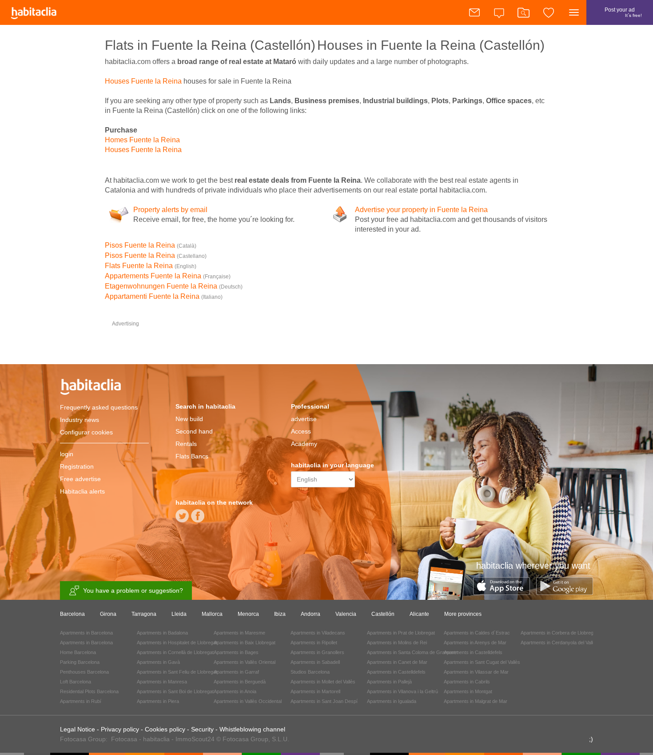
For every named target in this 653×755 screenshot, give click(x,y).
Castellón (382, 614)
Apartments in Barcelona (86, 632)
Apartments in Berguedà (240, 681)
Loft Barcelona (75, 681)
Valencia (345, 614)
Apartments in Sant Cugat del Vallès (482, 662)
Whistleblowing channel (252, 729)
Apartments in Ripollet (314, 642)
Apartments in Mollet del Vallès (323, 681)
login (66, 454)
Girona (108, 614)
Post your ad (623, 12)
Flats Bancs (191, 456)
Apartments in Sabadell (315, 662)
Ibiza (280, 614)
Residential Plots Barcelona (89, 691)
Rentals (186, 443)
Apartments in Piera (158, 701)
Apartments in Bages (236, 652)
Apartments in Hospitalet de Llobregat (177, 642)
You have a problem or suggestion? (133, 590)
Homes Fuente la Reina (142, 140)
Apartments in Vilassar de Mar (476, 672)
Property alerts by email (170, 209)
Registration (77, 466)
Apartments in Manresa (162, 681)
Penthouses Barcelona (84, 672)
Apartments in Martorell (315, 691)
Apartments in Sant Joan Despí (324, 701)
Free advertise (80, 478)
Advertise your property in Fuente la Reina (421, 209)
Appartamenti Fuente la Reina (164, 296)
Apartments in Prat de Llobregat (401, 632)
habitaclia (104, 388)
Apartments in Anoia (235, 691)
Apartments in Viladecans (318, 632)
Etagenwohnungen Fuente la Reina (174, 286)
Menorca (248, 614)
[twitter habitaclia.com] (182, 519)
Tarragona (143, 614)
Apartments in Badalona (162, 632)
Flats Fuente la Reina (150, 265)
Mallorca (212, 614)
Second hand (194, 431)
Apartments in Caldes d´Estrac (477, 632)
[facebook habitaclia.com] (197, 519)
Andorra (310, 614)
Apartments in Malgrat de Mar (475, 701)
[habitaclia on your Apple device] (504, 592)
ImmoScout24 (195, 739)
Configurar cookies (86, 432)
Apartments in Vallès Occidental (248, 701)
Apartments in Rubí (80, 701)
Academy (304, 443)
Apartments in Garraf (236, 672)
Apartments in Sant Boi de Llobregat (175, 691)
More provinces (463, 614)
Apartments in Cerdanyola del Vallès (559, 642)
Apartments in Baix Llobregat (244, 642)
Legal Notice (77, 729)
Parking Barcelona (80, 662)
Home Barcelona (78, 652)
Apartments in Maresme (239, 632)
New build (189, 418)
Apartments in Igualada (391, 701)
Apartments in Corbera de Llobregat (559, 632)
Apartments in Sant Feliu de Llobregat (177, 672)
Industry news (79, 419)
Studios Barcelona (310, 672)
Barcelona (72, 614)
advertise (304, 418)
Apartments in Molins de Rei (397, 642)
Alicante (419, 614)
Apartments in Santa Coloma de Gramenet (412, 652)
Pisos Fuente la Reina (150, 245)
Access (301, 431)
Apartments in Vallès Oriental (244, 662)
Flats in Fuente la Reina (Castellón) (210, 45)
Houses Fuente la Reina (143, 81)
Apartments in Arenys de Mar (475, 642)
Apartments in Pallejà (389, 681)
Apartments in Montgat (468, 691)
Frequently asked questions (99, 407)
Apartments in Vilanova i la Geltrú (402, 691)
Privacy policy (120, 729)
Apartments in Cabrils (467, 681)
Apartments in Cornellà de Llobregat (175, 652)
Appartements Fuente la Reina (168, 276)
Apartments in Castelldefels (396, 672)
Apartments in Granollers (317, 652)
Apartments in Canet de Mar (397, 662)
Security (202, 729)
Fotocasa (124, 739)
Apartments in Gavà (158, 662)
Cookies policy (165, 729)
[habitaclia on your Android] (564, 592)
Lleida (179, 614)
